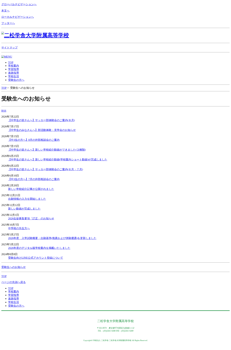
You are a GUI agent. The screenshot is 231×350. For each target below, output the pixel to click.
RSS (3, 110)
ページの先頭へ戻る (13, 282)
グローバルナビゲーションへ (19, 4)
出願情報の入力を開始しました (27, 198)
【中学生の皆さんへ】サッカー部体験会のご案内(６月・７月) (45, 169)
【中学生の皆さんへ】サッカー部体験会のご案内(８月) (41, 120)
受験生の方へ (16, 305)
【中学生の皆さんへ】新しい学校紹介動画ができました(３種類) (47, 149)
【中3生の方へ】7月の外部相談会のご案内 (34, 179)
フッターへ (8, 23)
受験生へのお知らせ (13, 267)
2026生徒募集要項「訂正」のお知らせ (31, 218)
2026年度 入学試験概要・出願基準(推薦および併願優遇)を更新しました (52, 238)
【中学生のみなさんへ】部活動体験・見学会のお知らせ (42, 130)
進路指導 (13, 298)
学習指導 (13, 295)
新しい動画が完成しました (24, 208)
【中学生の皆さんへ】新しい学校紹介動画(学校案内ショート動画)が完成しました (57, 159)
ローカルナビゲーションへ (17, 16)
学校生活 (13, 302)
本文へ (5, 10)
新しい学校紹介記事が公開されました (31, 189)
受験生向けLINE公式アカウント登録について (35, 257)
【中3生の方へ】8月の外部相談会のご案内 (34, 139)
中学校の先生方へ (19, 228)
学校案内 (13, 291)
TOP (4, 87)
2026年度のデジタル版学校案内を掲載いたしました (39, 247)
